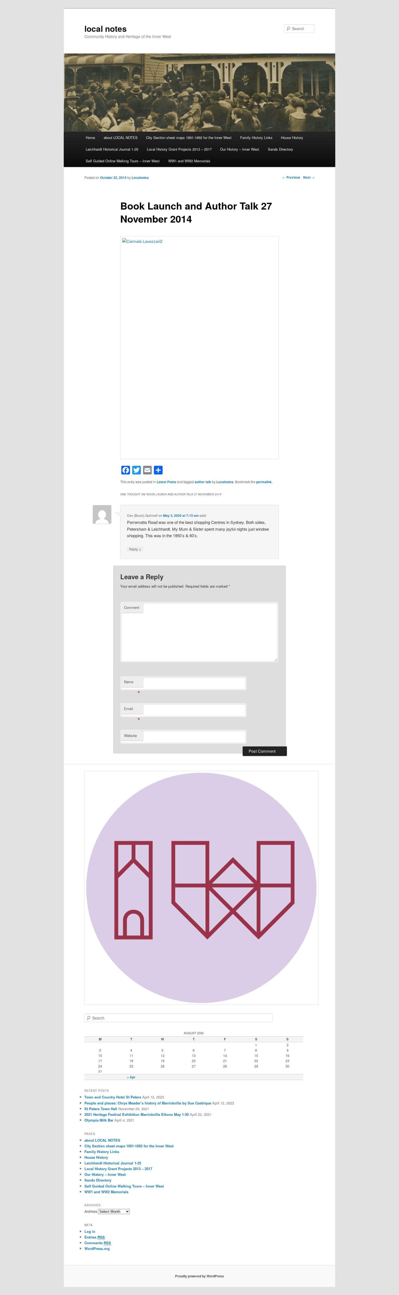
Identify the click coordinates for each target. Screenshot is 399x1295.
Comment (131, 607)
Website (130, 735)
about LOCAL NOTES (121, 137)
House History (292, 137)
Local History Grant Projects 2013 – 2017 (179, 149)
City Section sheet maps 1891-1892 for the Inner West (189, 137)
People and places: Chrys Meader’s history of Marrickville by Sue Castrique (147, 1103)
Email (132, 710)
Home (90, 137)
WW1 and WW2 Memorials (189, 160)
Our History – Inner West (239, 149)
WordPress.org (97, 1248)
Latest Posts (166, 481)
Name (132, 683)
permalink (264, 481)
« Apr (131, 1077)
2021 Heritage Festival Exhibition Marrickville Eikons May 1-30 (136, 1114)
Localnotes (140, 177)
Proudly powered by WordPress (199, 1276)
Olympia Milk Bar (98, 1120)
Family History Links (256, 137)
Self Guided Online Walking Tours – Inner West (123, 160)
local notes (105, 28)
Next (309, 177)
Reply (135, 548)
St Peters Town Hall (100, 1108)
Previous (291, 177)
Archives (90, 1211)
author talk (203, 481)
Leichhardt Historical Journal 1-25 (112, 149)
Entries (94, 1237)
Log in (89, 1231)
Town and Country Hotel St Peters (112, 1097)
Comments (97, 1242)
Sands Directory (280, 149)
